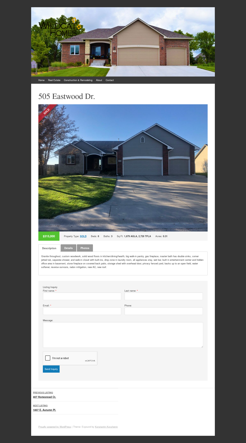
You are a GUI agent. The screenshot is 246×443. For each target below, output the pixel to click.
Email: (47, 305)
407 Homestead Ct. (44, 395)
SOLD (83, 236)
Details (68, 248)
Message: (48, 320)
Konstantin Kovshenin (106, 426)
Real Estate (54, 80)
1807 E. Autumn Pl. (44, 408)
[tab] (49, 248)
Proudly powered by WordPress (54, 426)
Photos (84, 248)
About (99, 80)
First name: (49, 290)
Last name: (131, 290)
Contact (110, 80)
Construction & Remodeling (78, 80)
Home (41, 80)
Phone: (128, 305)
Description (49, 248)
